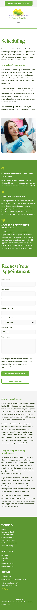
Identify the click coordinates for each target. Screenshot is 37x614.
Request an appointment (18, 3)
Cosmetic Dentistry (8, 540)
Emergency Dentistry (8, 532)
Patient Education (7, 564)
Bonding (4, 529)
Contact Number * (7, 308)
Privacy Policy (18, 599)
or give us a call (15, 381)
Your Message (6, 337)
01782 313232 (6, 576)
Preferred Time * (7, 327)
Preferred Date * (7, 318)
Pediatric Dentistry (8, 535)
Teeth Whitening (7, 546)
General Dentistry (7, 537)
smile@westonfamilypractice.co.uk (13, 580)
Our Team (4, 555)
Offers (3, 561)
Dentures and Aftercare (9, 543)
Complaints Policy (7, 566)
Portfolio (4, 558)
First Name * (5, 280)
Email (3, 299)
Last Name (5, 289)
